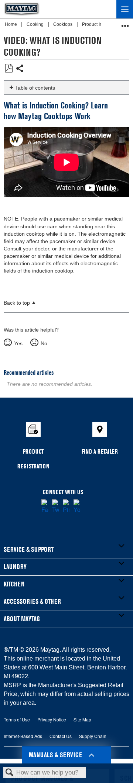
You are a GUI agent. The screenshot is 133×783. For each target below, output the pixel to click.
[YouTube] (77, 506)
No (44, 343)
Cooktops (63, 24)
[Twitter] (55, 506)
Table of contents (35, 88)
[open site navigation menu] (124, 9)
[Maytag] (22, 9)
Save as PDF (8, 68)
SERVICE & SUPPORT (29, 549)
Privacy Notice (51, 719)
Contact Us (61, 736)
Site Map (82, 719)
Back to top (17, 303)
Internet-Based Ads (23, 736)
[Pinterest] (66, 506)
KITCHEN (14, 584)
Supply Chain (92, 736)
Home (11, 24)
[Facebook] (44, 506)
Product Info (94, 24)
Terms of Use (17, 719)
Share (20, 69)
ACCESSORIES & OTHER (32, 601)
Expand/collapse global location (125, 23)
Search (9, 773)
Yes (18, 343)
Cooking (36, 24)
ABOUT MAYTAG (22, 619)
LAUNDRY (15, 567)
